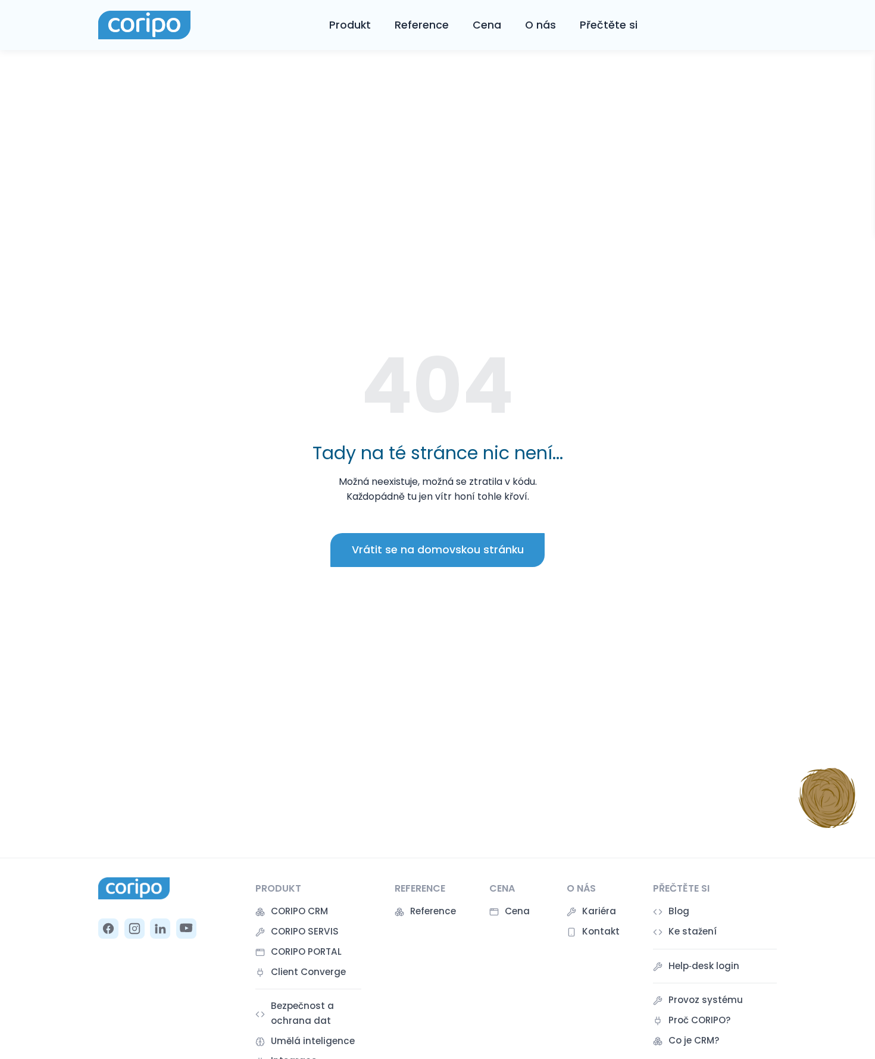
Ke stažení (692, 931)
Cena (487, 25)
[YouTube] (186, 928)
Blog (678, 911)
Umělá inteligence (313, 1041)
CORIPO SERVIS (305, 931)
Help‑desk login (703, 966)
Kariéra (599, 911)
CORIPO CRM (299, 911)
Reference (422, 25)
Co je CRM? (694, 1040)
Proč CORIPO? (699, 1020)
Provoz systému (705, 999)
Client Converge (308, 971)
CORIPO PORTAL (306, 951)
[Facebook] (108, 928)
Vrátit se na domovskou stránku (438, 550)
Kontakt (601, 931)
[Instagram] (134, 928)
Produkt (350, 25)
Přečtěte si (609, 25)
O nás (540, 25)
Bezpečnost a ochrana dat (302, 1012)
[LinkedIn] (160, 928)
